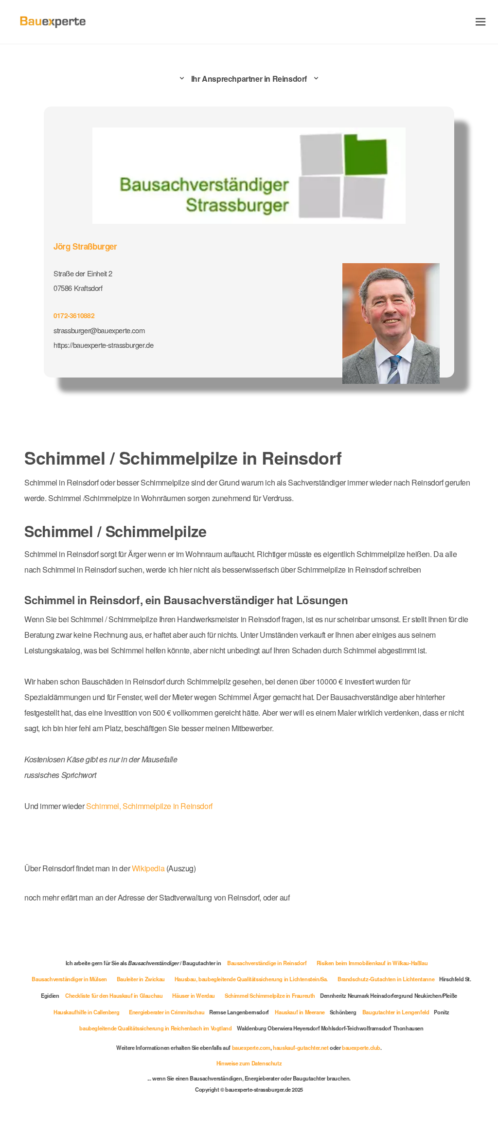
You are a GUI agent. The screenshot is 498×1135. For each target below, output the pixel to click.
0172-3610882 (73, 315)
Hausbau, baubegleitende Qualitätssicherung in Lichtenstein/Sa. (251, 979)
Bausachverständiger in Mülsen (69, 979)
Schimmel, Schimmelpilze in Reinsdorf (149, 805)
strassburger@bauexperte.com (98, 330)
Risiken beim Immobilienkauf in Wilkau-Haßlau (372, 963)
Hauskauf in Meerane (299, 1012)
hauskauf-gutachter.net (300, 1047)
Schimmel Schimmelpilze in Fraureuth (270, 995)
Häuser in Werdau (193, 995)
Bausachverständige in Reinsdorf (267, 963)
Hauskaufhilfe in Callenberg (86, 1012)
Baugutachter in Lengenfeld (395, 1012)
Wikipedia (149, 868)
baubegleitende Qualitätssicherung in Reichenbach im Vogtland (155, 1028)
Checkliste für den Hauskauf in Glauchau (113, 995)
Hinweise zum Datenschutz (249, 1063)
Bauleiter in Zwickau (141, 979)
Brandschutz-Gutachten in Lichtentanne (386, 979)
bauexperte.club (361, 1047)
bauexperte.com (251, 1047)
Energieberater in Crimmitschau (166, 1012)
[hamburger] (481, 21)
